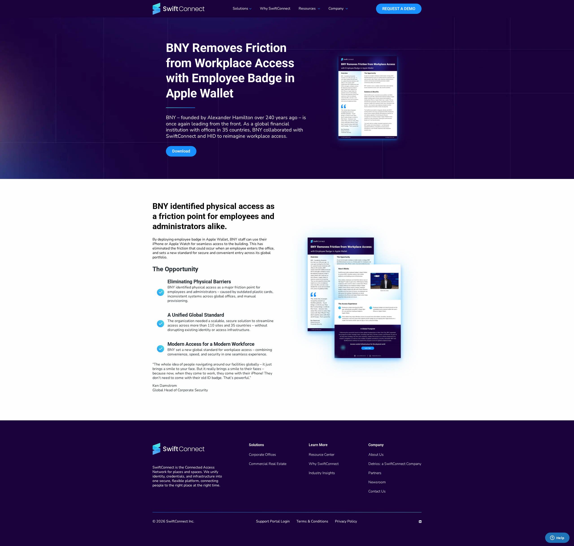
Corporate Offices (262, 454)
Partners (374, 473)
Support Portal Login (273, 521)
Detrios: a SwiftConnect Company (394, 463)
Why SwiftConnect (275, 9)
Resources (307, 9)
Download (181, 151)
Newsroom (377, 482)
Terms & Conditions (312, 521)
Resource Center (321, 454)
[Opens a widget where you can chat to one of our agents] (557, 538)
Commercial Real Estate (267, 463)
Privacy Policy (346, 521)
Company (336, 9)
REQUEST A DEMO (398, 8)
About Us (376, 454)
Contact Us (377, 491)
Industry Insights (322, 473)
